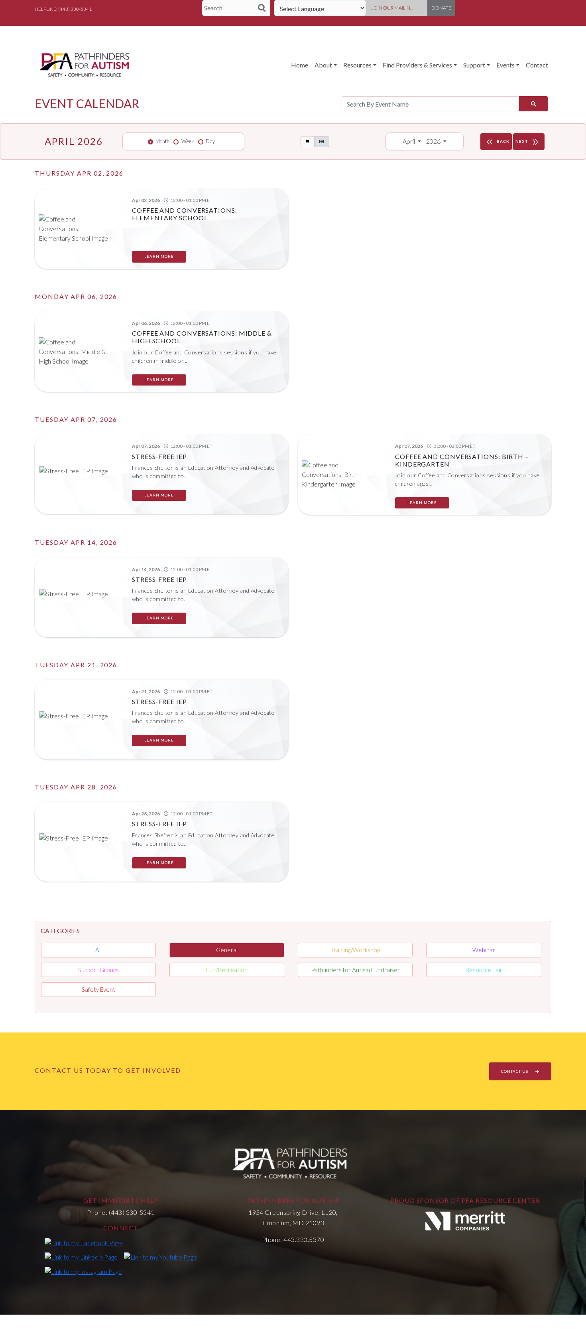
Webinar (483, 949)
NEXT (527, 142)
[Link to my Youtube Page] (160, 1257)
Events (505, 65)
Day (210, 141)
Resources (357, 65)
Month (162, 141)
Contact (537, 65)
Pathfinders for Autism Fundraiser (355, 969)
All (98, 949)
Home (299, 65)
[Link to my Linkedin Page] (81, 1257)
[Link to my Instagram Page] (83, 1271)
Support (474, 65)
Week (187, 141)
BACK (497, 142)
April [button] (409, 141)
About (323, 65)
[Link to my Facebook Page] (84, 1242)
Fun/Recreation (227, 969)
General (227, 949)
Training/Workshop (355, 949)
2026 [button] (434, 141)
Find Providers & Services (417, 65)
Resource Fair (483, 969)
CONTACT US (515, 1071)
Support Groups (98, 969)
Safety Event (98, 989)
